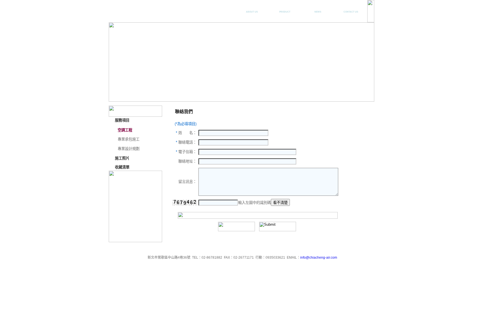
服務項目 (284, 9)
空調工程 (125, 130)
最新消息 (317, 9)
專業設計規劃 (128, 149)
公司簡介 (251, 9)
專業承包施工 (128, 139)
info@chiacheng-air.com (318, 257)
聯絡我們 (350, 9)
